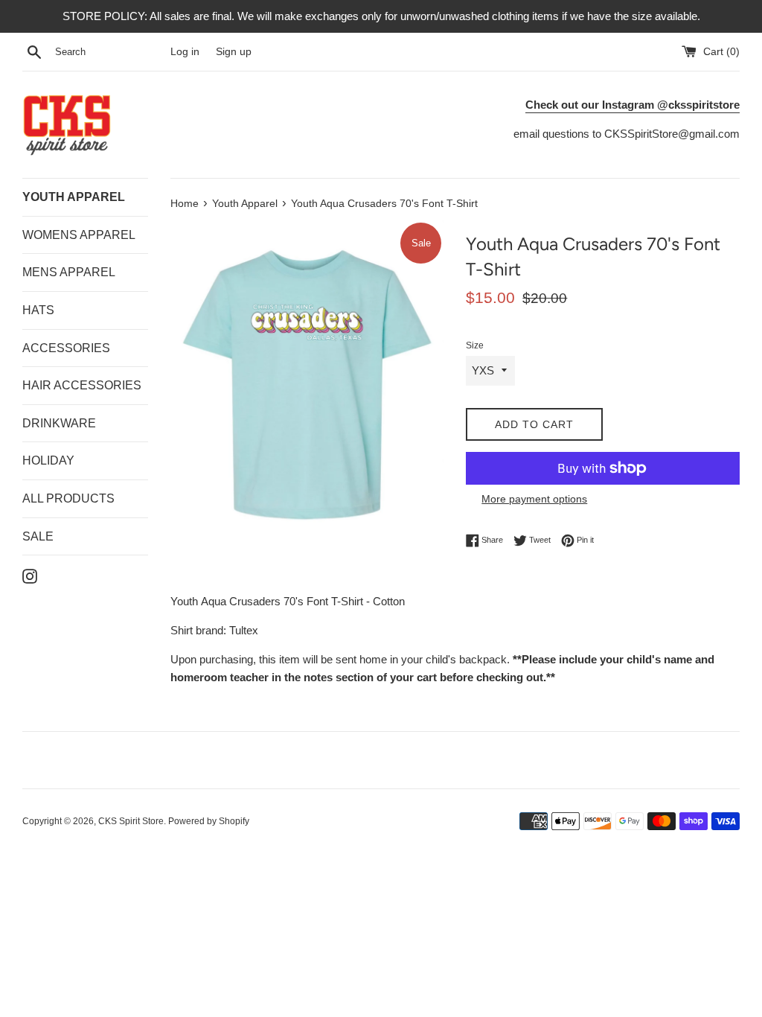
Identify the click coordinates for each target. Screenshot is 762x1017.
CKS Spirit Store (131, 821)
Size (475, 345)
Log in (184, 51)
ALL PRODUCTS (68, 498)
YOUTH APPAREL (73, 197)
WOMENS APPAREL (78, 235)
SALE (38, 536)
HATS (38, 310)
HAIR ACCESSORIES (81, 385)
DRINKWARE (59, 423)
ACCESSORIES (66, 348)
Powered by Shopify (208, 821)
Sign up (234, 51)
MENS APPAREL (68, 272)
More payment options (534, 499)
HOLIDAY (48, 460)
